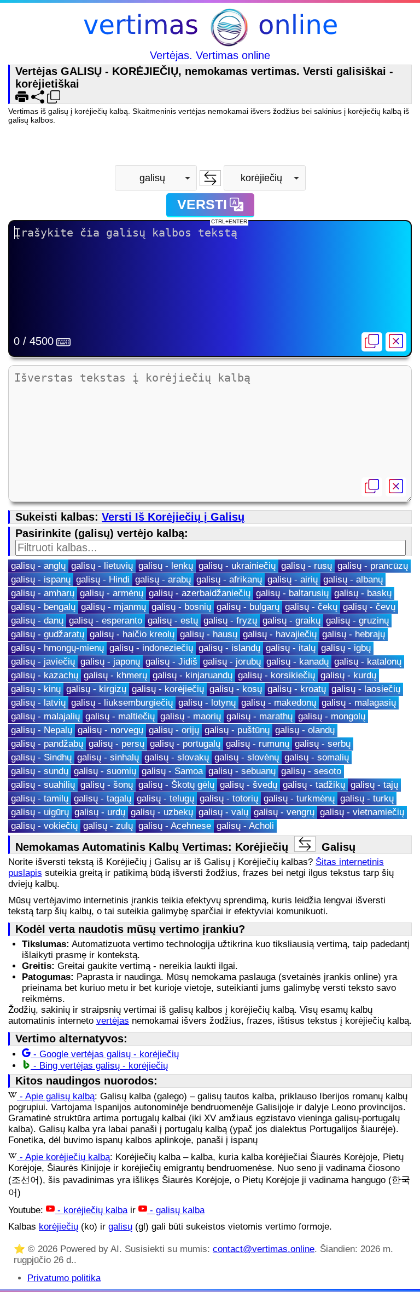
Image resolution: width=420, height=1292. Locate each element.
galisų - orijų (174, 730)
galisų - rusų (306, 566)
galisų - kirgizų (96, 689)
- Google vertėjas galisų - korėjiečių (105, 1054)
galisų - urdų (99, 812)
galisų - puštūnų (237, 730)
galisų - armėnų (111, 593)
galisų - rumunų (257, 744)
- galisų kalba (176, 1210)
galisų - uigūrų (40, 812)
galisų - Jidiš (171, 661)
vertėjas (112, 1021)
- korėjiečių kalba (91, 1210)
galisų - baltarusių (292, 593)
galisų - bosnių (181, 607)
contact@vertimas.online (263, 1249)
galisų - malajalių (45, 716)
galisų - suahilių (43, 785)
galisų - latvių (38, 702)
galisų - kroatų (296, 689)
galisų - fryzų (230, 620)
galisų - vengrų (284, 812)
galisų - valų (223, 812)
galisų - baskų (363, 593)
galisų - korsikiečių (276, 675)
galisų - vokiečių (44, 826)
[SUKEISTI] (210, 178)
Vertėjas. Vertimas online (210, 55)
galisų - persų (116, 744)
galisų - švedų (248, 785)
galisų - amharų (42, 593)
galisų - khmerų (115, 675)
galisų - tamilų (39, 798)
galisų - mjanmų (113, 607)
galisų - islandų (229, 648)
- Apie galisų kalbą (56, 1096)
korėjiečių (58, 1226)
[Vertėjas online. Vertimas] (210, 28)
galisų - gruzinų (357, 620)
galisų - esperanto (105, 620)
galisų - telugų (165, 798)
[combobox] (156, 178)
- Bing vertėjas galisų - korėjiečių (99, 1065)
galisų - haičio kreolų (132, 634)
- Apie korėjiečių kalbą (63, 1157)
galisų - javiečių (43, 661)
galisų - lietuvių (102, 566)
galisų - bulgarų (248, 607)
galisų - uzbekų (162, 812)
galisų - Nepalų (41, 730)
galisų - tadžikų (314, 785)
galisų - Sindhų (41, 757)
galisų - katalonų (367, 661)
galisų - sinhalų (108, 757)
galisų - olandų (305, 730)
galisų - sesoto (311, 771)
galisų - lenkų (165, 566)
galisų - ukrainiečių (237, 566)
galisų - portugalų (185, 744)
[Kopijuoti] (371, 341)
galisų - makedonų (278, 702)
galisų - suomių (105, 771)
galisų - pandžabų (47, 744)
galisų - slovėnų (246, 757)
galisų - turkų (367, 798)
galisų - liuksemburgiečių (122, 702)
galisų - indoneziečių (151, 648)
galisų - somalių (316, 757)
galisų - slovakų (176, 757)
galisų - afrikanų (229, 579)
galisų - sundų (39, 771)
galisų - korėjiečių (168, 689)
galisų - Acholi (245, 826)
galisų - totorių (229, 798)
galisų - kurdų (348, 675)
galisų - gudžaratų (47, 634)
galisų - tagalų (102, 798)
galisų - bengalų (43, 607)
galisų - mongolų (331, 716)
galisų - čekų (311, 607)
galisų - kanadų (297, 661)
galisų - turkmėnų (299, 798)
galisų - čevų (369, 607)
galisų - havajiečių (280, 634)
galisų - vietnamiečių (362, 812)
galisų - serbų (323, 744)
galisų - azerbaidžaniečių (199, 593)
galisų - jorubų (232, 661)
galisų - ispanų (41, 579)
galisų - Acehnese (174, 826)
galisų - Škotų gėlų (176, 785)
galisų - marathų (259, 716)
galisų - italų (291, 648)
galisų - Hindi (103, 579)
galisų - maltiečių (120, 716)
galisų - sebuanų (242, 771)
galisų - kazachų (44, 675)
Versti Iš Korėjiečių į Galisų (173, 517)
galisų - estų (173, 620)
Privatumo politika (64, 1278)
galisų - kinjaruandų (192, 675)
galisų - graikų (291, 620)
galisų (120, 1226)
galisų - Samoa (172, 771)
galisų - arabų (163, 579)
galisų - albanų (353, 579)
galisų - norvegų (110, 730)
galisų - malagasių (359, 702)
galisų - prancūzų (372, 566)
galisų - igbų (346, 648)
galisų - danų (37, 620)
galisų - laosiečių (365, 689)
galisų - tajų (374, 785)
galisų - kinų (36, 689)
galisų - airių (292, 579)
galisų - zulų (108, 826)
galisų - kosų (235, 689)
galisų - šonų (106, 785)
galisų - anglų (38, 566)
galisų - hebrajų (353, 634)
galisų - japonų (110, 661)
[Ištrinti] (396, 341)
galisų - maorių (190, 716)
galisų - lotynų (207, 702)
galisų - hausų (208, 634)
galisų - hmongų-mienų (57, 648)
